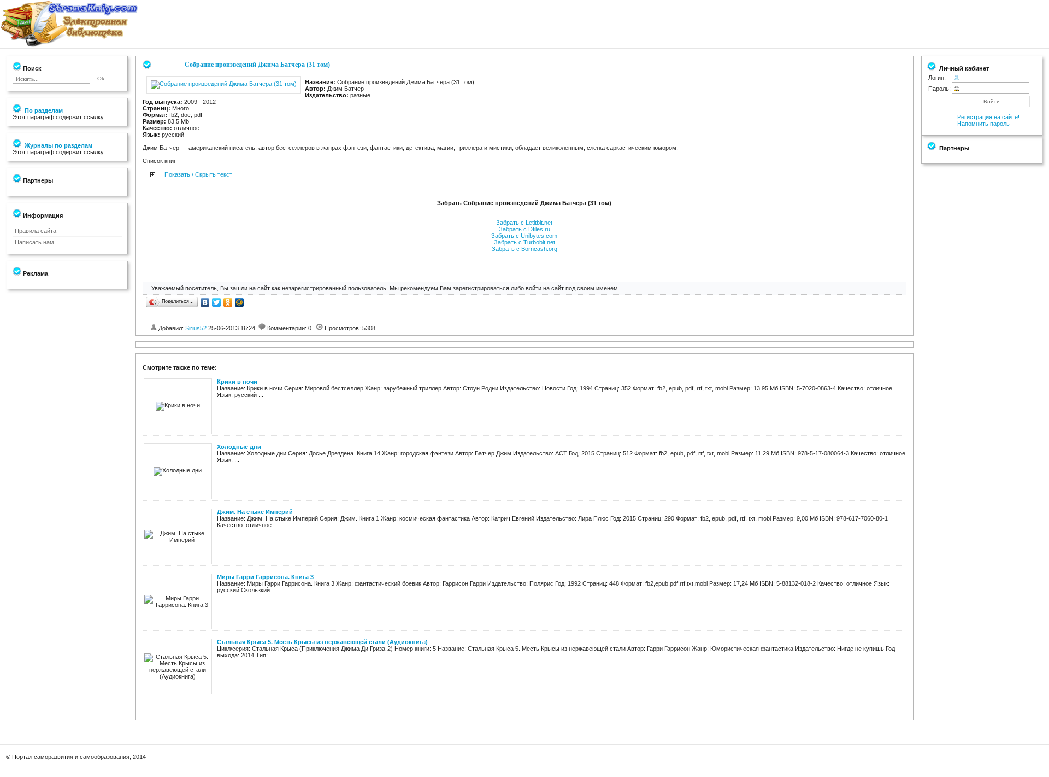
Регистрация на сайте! (988, 117)
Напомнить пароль (983, 123)
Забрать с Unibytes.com (524, 235)
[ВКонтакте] (205, 302)
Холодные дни (239, 446)
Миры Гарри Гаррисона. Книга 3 (265, 577)
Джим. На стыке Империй (255, 512)
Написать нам (34, 242)
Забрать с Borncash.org (524, 249)
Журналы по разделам (57, 145)
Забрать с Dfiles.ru (524, 229)
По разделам (43, 110)
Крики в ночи (237, 381)
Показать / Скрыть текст (198, 174)
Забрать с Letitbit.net (524, 222)
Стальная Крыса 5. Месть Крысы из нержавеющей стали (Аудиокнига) (322, 642)
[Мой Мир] (239, 302)
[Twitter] (216, 302)
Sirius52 (196, 328)
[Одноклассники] (228, 302)
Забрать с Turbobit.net (524, 242)
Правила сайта (35, 230)
